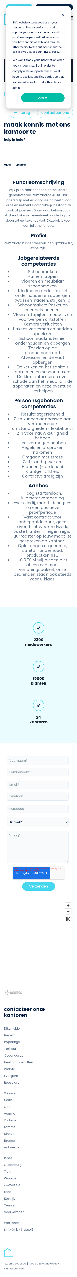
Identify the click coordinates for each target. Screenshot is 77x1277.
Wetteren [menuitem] (11, 1223)
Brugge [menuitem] (9, 1140)
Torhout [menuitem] (10, 1048)
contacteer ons (55, 112)
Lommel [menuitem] (10, 1127)
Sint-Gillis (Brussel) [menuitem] (18, 1229)
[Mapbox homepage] (14, 992)
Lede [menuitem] (7, 1192)
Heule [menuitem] (8, 1100)
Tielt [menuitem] (7, 1171)
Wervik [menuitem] (9, 1069)
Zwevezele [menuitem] (12, 1185)
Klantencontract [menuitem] (14, 1268)
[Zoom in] (68, 905)
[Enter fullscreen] (68, 919)
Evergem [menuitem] (11, 1076)
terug (25, 114)
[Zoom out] (68, 911)
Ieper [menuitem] (8, 1158)
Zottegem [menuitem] (12, 1120)
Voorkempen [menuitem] (14, 1212)
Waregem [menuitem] (12, 1178)
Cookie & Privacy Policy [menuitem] (44, 1263)
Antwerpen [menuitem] (13, 1147)
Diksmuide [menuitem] (12, 1028)
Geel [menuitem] (7, 1107)
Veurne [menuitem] (9, 1113)
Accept (42, 97)
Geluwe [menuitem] (10, 1093)
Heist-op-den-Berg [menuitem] (19, 1062)
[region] (38, 948)
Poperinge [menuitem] (12, 1042)
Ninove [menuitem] (9, 1134)
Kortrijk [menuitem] (9, 1198)
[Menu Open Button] (71, 18)
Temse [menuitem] (9, 1205)
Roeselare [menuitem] (12, 1082)
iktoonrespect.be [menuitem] (15, 1263)
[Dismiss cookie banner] (63, 15)
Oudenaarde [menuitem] (13, 1055)
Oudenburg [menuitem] (13, 1165)
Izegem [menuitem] (9, 1035)
